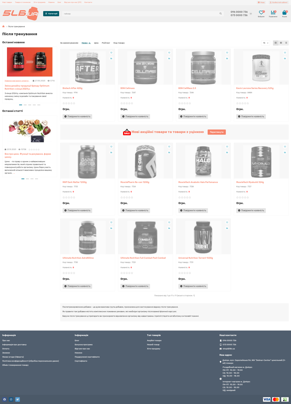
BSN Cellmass (127, 88)
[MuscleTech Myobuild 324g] (261, 162)
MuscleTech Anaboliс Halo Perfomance (198, 182)
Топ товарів (154, 335)
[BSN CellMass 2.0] (203, 68)
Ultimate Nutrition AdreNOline (78, 258)
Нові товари (7, 2)
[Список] (281, 43)
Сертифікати (81, 361)
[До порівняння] (111, 58)
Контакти (88, 2)
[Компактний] (286, 43)
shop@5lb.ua (229, 349)
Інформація (9, 335)
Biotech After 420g (72, 88)
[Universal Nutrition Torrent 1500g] (203, 237)
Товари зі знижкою (23, 2)
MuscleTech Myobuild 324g (250, 182)
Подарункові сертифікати (87, 357)
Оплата (5, 349)
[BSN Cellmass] (145, 68)
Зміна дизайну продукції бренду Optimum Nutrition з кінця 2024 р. (27, 87)
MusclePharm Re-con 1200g (134, 182)
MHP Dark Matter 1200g (75, 182)
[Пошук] (221, 13)
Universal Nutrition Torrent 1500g (195, 258)
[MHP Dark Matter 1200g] (88, 162)
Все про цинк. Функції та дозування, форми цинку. (28, 155)
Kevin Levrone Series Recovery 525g (255, 88)
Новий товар (153, 344)
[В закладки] (111, 52)
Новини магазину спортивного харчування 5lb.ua (17, 81)
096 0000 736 (239, 11)
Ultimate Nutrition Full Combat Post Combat (143, 258)
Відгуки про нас (82, 349)
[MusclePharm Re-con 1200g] (145, 162)
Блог (59, 2)
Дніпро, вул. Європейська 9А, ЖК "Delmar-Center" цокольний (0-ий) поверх (254, 361)
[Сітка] (275, 43)
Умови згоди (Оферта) (13, 357)
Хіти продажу (153, 349)
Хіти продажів (39, 2)
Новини (51, 2)
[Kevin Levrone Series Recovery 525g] (261, 68)
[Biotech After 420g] (88, 68)
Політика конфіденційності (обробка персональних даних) (30, 361)
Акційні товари (154, 340)
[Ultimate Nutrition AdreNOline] (88, 237)
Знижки (6, 353)
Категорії (52, 13)
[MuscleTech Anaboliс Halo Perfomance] (203, 162)
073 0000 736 (239, 15)
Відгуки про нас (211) (72, 2)
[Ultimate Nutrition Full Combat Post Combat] (145, 237)
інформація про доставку (14, 344)
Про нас (6, 340)
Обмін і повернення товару (15, 365)
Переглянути (217, 132)
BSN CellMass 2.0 (187, 88)
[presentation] (2, 74)
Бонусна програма (83, 344)
